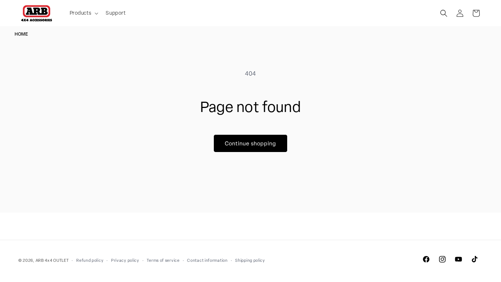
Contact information (207, 260)
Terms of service (163, 260)
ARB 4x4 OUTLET (52, 260)
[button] (83, 13)
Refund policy (89, 260)
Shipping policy (250, 260)
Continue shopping (250, 143)
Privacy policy (125, 260)
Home (21, 34)
